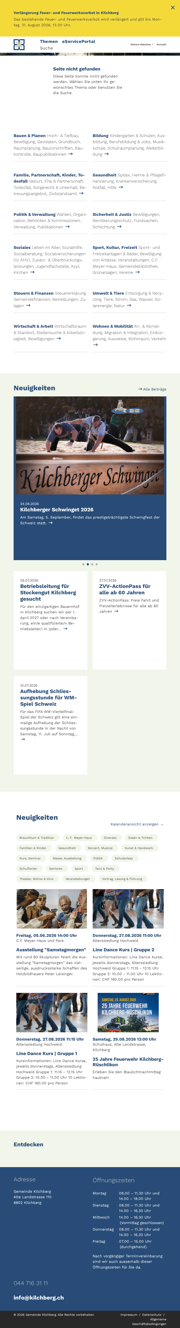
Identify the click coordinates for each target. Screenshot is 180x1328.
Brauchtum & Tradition (37, 837)
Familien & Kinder (33, 848)
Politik (98, 858)
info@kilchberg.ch (39, 1297)
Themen (49, 41)
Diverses (110, 837)
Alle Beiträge (154, 389)
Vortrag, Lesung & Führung (122, 879)
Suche (46, 48)
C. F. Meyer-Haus (79, 837)
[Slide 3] (92, 564)
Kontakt (161, 44)
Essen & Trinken (140, 837)
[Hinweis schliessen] (173, 8)
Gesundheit (67, 848)
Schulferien (28, 868)
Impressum (129, 1314)
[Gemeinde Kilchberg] (24, 44)
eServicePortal (78, 41)
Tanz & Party (104, 868)
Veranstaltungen (77, 879)
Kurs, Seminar (30, 858)
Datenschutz (152, 1314)
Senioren (56, 868)
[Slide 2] (88, 564)
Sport (79, 868)
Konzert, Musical (100, 848)
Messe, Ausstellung (67, 858)
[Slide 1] (83, 564)
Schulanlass (124, 858)
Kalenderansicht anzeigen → (137, 824)
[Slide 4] (96, 564)
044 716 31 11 (31, 1283)
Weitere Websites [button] (140, 44)
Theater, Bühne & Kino (36, 879)
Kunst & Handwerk (139, 848)
